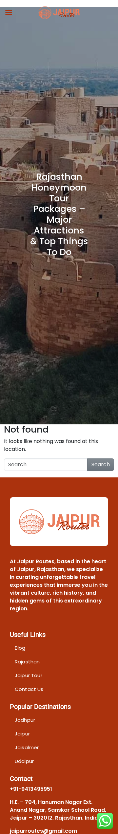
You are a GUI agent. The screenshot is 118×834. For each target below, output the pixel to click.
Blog (20, 647)
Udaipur (24, 761)
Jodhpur (25, 719)
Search (100, 464)
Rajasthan (27, 661)
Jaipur (22, 733)
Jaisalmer (27, 747)
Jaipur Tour (28, 675)
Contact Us (29, 689)
